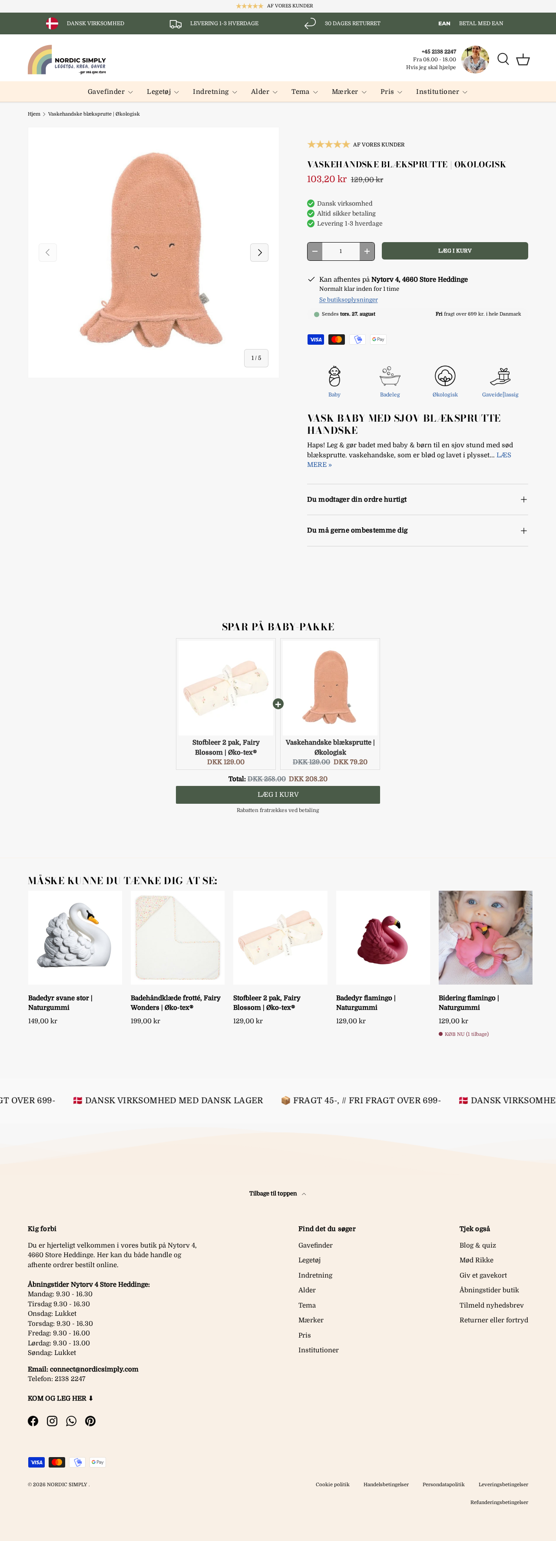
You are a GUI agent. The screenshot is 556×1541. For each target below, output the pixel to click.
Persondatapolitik (444, 1485)
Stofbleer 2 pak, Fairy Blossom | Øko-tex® (267, 1003)
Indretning (211, 92)
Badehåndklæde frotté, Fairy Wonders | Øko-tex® (176, 1003)
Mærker (345, 92)
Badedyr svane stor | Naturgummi (60, 1003)
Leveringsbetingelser (503, 1485)
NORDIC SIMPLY (67, 1485)
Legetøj (159, 92)
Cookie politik (333, 1485)
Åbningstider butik (489, 1290)
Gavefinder (106, 92)
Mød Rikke (476, 1260)
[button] (523, 59)
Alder (260, 92)
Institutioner (437, 92)
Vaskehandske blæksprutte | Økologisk (94, 114)
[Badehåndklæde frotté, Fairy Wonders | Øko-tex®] (178, 938)
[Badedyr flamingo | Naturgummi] (383, 938)
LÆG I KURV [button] (278, 795)
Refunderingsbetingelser (499, 1502)
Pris (387, 92)
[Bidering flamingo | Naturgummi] (486, 938)
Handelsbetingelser (386, 1485)
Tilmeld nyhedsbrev (492, 1305)
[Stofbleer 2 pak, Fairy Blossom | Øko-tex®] (280, 938)
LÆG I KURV (455, 251)
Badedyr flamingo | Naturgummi (366, 1003)
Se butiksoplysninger (348, 299)
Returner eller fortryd (494, 1320)
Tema (300, 92)
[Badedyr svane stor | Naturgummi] (75, 938)
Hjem (34, 114)
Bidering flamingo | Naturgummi (469, 1003)
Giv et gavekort (483, 1275)
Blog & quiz (478, 1245)
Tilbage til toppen (273, 1193)
